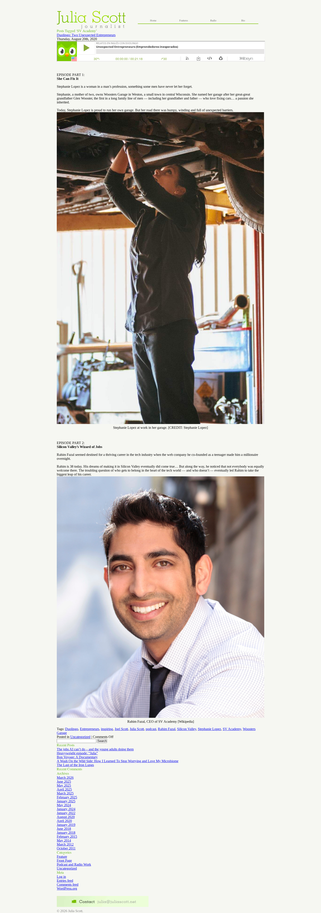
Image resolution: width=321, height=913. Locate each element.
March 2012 (65, 844)
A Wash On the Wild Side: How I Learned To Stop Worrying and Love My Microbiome (117, 761)
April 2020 (64, 821)
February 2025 (67, 797)
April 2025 (64, 789)
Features (183, 20)
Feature (62, 856)
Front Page (64, 860)
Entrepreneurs (89, 729)
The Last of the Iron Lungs (75, 765)
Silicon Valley (186, 729)
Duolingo (71, 729)
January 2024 (66, 809)
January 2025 (66, 801)
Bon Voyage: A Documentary (77, 757)
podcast (151, 729)
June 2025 (64, 781)
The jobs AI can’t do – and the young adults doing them (95, 749)
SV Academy (232, 729)
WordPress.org (67, 888)
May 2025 (64, 785)
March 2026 (65, 777)
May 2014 (64, 840)
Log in (61, 877)
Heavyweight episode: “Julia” (77, 753)
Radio (213, 20)
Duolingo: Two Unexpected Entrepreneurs (86, 35)
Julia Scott (137, 729)
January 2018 (66, 832)
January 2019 (66, 825)
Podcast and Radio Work (74, 864)
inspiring (107, 729)
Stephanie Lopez (209, 729)
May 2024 (64, 805)
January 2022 (66, 813)
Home (153, 20)
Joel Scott (121, 729)
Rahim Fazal (166, 729)
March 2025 (65, 793)
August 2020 (66, 817)
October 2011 (66, 848)
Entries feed (65, 880)
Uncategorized (80, 737)
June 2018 (64, 829)
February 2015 (67, 836)
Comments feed (67, 884)
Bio (243, 20)
